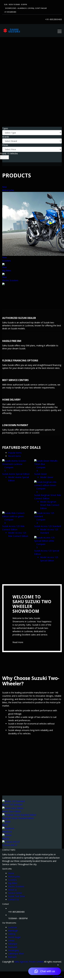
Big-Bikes (12, 883)
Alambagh (13, 930)
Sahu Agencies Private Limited (28, 961)
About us (12, 889)
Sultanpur (12, 943)
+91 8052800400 (10, 12)
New (4, 186)
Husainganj (13, 950)
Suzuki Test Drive (16, 896)
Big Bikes (6, 270)
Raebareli (12, 947)
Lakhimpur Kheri (16, 953)
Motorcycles (8, 190)
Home (11, 873)
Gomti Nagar (14, 937)
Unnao (11, 940)
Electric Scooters (10, 280)
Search (4, 157)
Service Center (15, 893)
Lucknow (12, 927)
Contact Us (13, 899)
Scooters (6, 260)
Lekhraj (11, 933)
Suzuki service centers (34, 384)
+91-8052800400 (53, 19)
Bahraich (12, 956)
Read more (18, 642)
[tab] (15, 452)
